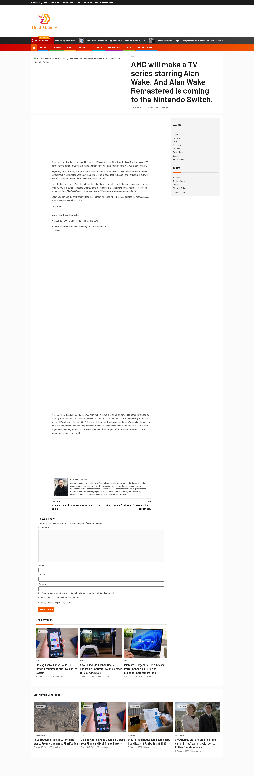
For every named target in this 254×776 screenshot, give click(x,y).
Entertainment (146, 47)
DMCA (79, 3)
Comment (43, 527)
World (70, 47)
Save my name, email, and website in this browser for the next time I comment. (78, 593)
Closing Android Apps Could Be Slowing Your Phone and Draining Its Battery (56, 668)
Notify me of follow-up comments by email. (61, 597)
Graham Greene (139, 107)
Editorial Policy (91, 3)
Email (41, 574)
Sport (129, 47)
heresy (72, 215)
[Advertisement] (101, 139)
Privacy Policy (106, 3)
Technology (114, 47)
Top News (56, 47)
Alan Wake (95, 415)
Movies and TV (58, 215)
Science (98, 47)
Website (42, 584)
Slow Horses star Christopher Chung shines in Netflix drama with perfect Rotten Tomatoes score (173, 40)
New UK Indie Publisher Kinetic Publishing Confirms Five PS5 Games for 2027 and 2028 (101, 668)
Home (43, 47)
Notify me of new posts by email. (56, 602)
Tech (133, 57)
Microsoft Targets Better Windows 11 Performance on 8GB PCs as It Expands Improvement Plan (145, 668)
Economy (83, 47)
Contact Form (67, 3)
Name (41, 565)
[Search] (220, 47)
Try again (56, 230)
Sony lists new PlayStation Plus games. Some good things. (128, 505)
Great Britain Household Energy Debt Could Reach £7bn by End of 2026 (91, 40)
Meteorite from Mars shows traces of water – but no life (76, 505)
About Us (55, 3)
